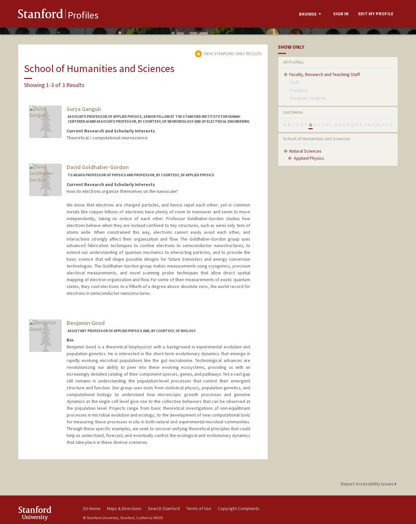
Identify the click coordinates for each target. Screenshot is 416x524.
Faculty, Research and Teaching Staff (324, 74)
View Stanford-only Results (232, 53)
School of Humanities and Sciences (316, 139)
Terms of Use (198, 508)
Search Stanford (164, 508)
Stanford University (45, 513)
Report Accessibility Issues (368, 484)
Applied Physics (309, 158)
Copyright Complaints (238, 508)
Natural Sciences (305, 151)
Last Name (293, 112)
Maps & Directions (124, 508)
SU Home (91, 508)
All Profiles (293, 62)
